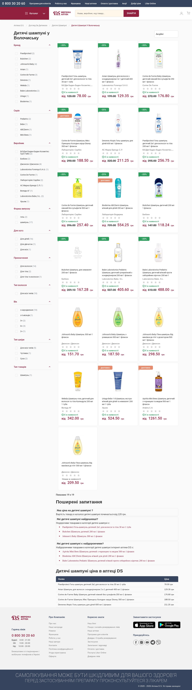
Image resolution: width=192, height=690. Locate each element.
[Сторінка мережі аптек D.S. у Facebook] (136, 642)
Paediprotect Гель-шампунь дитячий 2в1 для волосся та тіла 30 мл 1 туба (96, 527)
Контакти (53, 645)
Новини (52, 631)
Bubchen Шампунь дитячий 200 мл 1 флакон (83, 531)
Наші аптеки (91, 3)
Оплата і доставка (109, 3)
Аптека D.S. (19, 25)
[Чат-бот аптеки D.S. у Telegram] (153, 642)
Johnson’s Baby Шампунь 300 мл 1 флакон (82, 536)
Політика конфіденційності (61, 649)
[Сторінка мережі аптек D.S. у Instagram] (141, 642)
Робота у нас (61, 3)
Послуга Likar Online (97, 653)
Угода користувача (57, 653)
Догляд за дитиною (38, 25)
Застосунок (93, 642)
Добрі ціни (136, 3)
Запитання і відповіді (97, 645)
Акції (124, 3)
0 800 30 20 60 (13, 3)
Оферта (52, 656)
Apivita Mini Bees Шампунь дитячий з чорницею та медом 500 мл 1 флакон (98, 551)
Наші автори (54, 642)
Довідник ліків (94, 656)
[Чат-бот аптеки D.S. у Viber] (158, 642)
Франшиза (76, 3)
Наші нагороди (55, 627)
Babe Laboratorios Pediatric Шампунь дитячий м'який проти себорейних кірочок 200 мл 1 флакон (108, 560)
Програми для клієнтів (40, 3)
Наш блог (92, 623)
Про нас (52, 623)
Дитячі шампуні (59, 25)
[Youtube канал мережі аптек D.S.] (147, 642)
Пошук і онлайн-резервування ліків (104, 627)
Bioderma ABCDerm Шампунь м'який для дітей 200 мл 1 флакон (93, 556)
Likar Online (150, 3)
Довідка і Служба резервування (102, 638)
